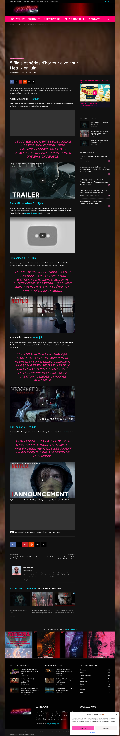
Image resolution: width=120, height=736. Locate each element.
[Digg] (29, 82)
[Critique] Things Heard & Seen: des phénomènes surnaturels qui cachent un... (65, 680)
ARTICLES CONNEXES (23, 588)
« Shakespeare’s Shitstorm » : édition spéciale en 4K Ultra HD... (30, 671)
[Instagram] (108, 1)
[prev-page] (11, 618)
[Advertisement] (42, 123)
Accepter (83, 728)
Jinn (50, 532)
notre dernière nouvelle (32, 213)
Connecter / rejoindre (29, 1)
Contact (94, 19)
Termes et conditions (54, 731)
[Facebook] (105, 1)
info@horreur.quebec (53, 723)
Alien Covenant (19, 532)
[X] (16, 82)
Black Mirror (40, 532)
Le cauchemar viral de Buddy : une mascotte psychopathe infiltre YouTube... (100, 133)
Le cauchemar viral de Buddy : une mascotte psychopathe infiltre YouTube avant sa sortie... (95, 169)
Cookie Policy (92, 732)
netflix (58, 532)
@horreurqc (72, 629)
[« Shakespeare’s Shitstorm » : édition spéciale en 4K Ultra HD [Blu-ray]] (14, 671)
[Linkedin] (27, 580)
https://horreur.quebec (28, 570)
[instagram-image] (18, 645)
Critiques (34, 19)
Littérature (52, 19)
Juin (54, 532)
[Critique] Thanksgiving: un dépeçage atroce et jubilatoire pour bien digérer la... (30, 690)
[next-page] (14, 618)
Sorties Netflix (20, 58)
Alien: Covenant (19, 98)
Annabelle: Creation (29, 532)
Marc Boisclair (15, 72)
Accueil (12, 24)
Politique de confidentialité (40, 731)
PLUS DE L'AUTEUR (50, 588)
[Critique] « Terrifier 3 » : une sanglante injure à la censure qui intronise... (29, 680)
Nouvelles (18, 19)
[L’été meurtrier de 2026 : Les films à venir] (20, 599)
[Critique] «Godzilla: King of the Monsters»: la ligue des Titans (23, 558)
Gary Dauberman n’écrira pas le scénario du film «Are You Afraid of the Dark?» (61, 558)
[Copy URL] (33, 82)
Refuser (106, 728)
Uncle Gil (82, 206)
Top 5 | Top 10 (13, 608)
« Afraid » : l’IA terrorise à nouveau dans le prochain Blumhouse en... (64, 671)
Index (63, 731)
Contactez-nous (54, 1)
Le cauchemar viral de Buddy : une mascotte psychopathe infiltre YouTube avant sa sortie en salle (42, 612)
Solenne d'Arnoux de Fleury (86, 161)
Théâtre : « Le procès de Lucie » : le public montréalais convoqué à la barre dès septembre (64, 612)
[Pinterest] (20, 82)
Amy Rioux (82, 184)
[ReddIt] (25, 82)
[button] (116, 714)
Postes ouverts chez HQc (42, 1)
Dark (46, 532)
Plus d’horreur (75, 19)
